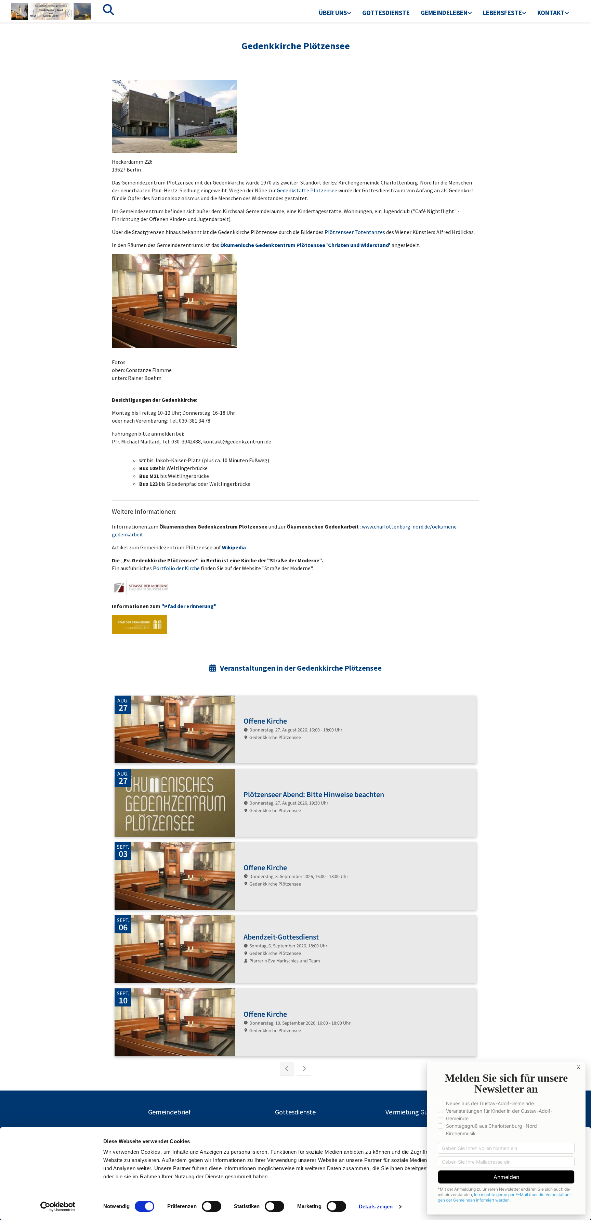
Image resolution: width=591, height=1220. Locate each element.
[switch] (211, 1206)
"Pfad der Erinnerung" (188, 606)
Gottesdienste (386, 13)
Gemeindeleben (444, 13)
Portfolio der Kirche (176, 568)
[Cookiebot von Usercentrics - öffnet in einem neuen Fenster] (58, 1207)
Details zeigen (376, 1206)
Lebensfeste (502, 13)
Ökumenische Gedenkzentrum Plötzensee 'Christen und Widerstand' (305, 245)
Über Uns (333, 13)
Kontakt (551, 13)
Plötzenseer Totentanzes (355, 232)
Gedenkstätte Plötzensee (307, 190)
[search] (108, 9)
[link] (335, 13)
